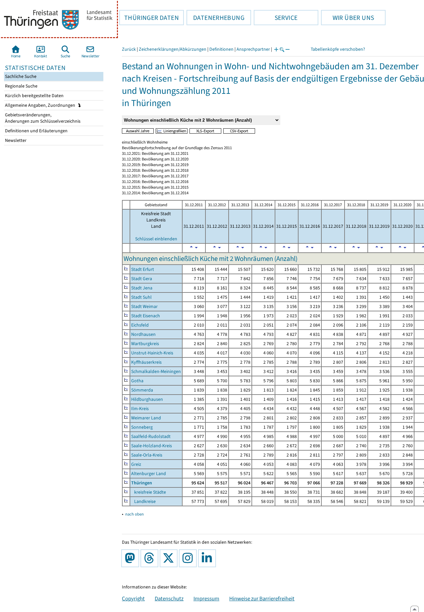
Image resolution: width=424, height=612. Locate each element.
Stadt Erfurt (142, 269)
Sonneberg (142, 427)
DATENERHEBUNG (215, 17)
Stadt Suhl (141, 297)
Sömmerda (142, 390)
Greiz (136, 464)
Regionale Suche (20, 86)
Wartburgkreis (145, 343)
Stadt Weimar (144, 306)
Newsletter (15, 140)
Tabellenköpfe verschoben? (338, 49)
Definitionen (221, 49)
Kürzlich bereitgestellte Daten (34, 95)
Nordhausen (143, 334)
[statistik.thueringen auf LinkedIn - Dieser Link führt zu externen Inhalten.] (208, 558)
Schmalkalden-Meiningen (156, 371)
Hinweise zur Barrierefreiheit (261, 598)
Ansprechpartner (253, 49)
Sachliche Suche (20, 76)
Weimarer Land (146, 418)
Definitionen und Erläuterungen (36, 131)
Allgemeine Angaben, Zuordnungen (40, 105)
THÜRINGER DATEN (149, 17)
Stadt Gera (141, 278)
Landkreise (143, 501)
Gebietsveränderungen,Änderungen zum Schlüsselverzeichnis (42, 118)
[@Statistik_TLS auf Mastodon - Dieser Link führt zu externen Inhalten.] (131, 558)
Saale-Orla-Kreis (146, 455)
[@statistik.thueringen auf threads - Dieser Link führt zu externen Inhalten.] (150, 558)
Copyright (133, 598)
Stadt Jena (141, 288)
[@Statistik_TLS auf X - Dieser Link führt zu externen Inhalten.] (170, 558)
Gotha (137, 381)
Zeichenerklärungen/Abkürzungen (172, 49)
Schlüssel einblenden (156, 239)
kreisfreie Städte (148, 492)
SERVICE (275, 17)
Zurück (129, 49)
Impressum (206, 598)
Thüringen (141, 483)
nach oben (134, 514)
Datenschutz (169, 598)
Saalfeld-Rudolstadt (151, 436)
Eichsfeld (140, 325)
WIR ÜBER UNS (347, 17)
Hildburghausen (147, 399)
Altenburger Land (148, 473)
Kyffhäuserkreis (146, 362)
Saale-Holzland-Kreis (151, 446)
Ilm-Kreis (140, 408)
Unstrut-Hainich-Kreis (152, 353)
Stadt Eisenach (145, 316)
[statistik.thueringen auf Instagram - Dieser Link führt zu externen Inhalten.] (189, 558)
